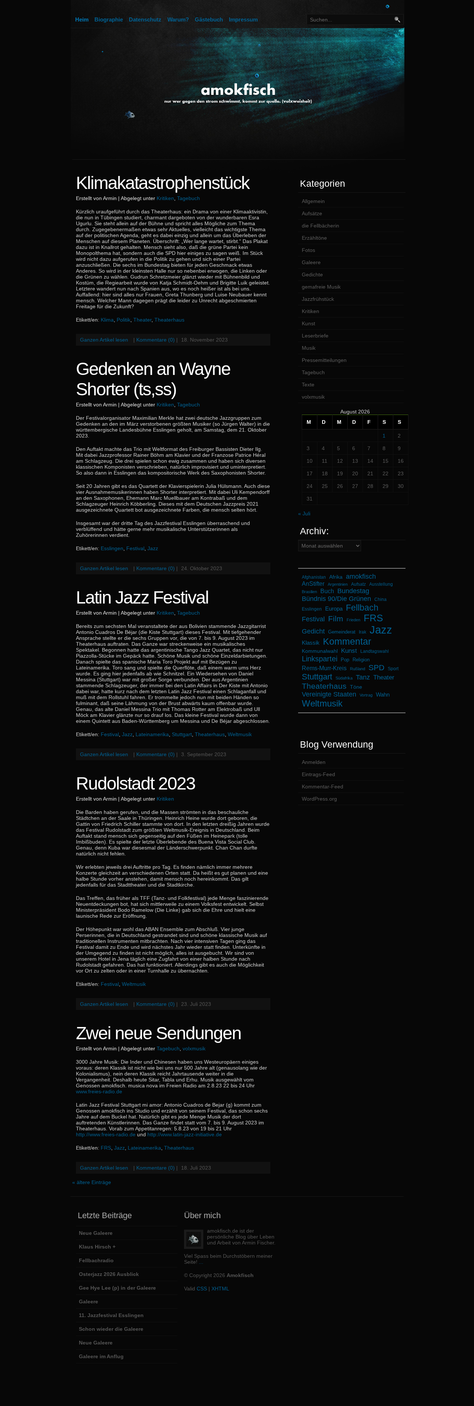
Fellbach (362, 607)
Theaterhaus (169, 320)
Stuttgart (182, 734)
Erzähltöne (314, 238)
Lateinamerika (152, 734)
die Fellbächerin (320, 226)
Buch (327, 591)
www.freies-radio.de (99, 1091)
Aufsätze (312, 213)
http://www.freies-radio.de (106, 1134)
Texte (308, 385)
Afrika (336, 577)
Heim (82, 19)
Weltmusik (240, 734)
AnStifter (313, 584)
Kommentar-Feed (322, 787)
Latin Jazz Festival (142, 597)
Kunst (308, 323)
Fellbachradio (96, 1260)
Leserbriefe (315, 336)
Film (335, 618)
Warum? (178, 19)
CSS (202, 1289)
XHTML (220, 1289)
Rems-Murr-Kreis (324, 668)
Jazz (152, 548)
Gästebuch (209, 19)
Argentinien (338, 584)
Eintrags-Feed (318, 774)
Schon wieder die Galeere (111, 1329)
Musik (309, 348)
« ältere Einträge (91, 1182)
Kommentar (347, 641)
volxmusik (194, 1048)
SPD (376, 667)
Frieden (353, 620)
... (201, 1262)
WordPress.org (319, 799)
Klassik (311, 642)
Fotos (308, 250)
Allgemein (313, 201)
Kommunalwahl (320, 651)
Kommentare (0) (155, 340)
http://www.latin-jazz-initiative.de (184, 1134)
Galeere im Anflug (101, 1356)
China (380, 599)
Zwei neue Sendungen (158, 1033)
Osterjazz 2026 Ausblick (109, 1274)
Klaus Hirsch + (97, 1247)
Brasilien (309, 591)
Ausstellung (381, 584)
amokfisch (361, 576)
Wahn (383, 695)
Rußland (357, 669)
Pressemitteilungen (324, 360)
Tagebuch (188, 198)
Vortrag (366, 695)
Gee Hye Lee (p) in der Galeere (117, 1288)
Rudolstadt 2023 (135, 783)
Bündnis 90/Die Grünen (336, 598)
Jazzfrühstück (318, 299)
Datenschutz (145, 19)
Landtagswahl (374, 651)
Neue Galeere (96, 1233)
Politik (123, 320)
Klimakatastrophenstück (162, 183)
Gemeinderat (342, 632)
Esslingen (112, 548)
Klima (107, 320)
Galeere (311, 262)
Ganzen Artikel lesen (104, 340)
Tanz (363, 677)
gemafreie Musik (321, 287)
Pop (345, 659)
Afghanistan (314, 577)
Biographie (108, 19)
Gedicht (313, 631)
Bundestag (353, 591)
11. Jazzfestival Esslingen (111, 1315)
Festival (135, 548)
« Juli (304, 513)
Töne (356, 687)
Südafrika (344, 678)
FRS (106, 1148)
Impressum (243, 19)
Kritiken (165, 198)
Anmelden (314, 762)
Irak (362, 632)
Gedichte (312, 274)
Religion (361, 659)
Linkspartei (319, 659)
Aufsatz (358, 584)
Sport (393, 668)
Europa (334, 609)
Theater (142, 320)
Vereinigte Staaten (329, 694)
